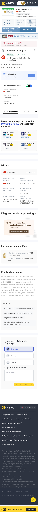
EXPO (20, 436)
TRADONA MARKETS (9, 495)
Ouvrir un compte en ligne (10, 29)
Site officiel (27, 30)
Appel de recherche (8, 427)
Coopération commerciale (19, 440)
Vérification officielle (8, 436)
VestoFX (19, 492)
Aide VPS (5, 440)
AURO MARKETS (8, 492)
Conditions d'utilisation (23, 419)
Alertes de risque (7, 419)
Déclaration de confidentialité (12, 423)
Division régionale (8, 444)
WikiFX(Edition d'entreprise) (11, 432)
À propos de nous (8, 414)
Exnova (27, 492)
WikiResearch (28, 436)
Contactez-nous (21, 414)
